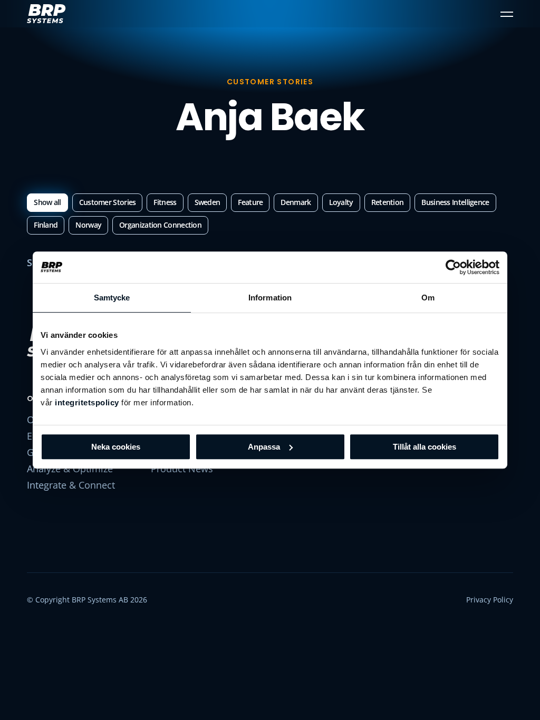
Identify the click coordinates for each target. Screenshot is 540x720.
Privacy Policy (489, 600)
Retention (387, 202)
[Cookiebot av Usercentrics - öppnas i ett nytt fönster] (453, 267)
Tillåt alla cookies (424, 446)
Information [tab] (270, 297)
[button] (506, 13)
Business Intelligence (455, 202)
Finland (45, 225)
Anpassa (264, 446)
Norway (88, 225)
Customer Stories (107, 202)
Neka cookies (115, 446)
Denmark (296, 202)
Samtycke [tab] (112, 297)
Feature (250, 202)
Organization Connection (160, 225)
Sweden (207, 202)
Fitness (164, 202)
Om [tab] (428, 297)
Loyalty (341, 202)
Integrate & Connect (71, 485)
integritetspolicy (87, 402)
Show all (47, 202)
